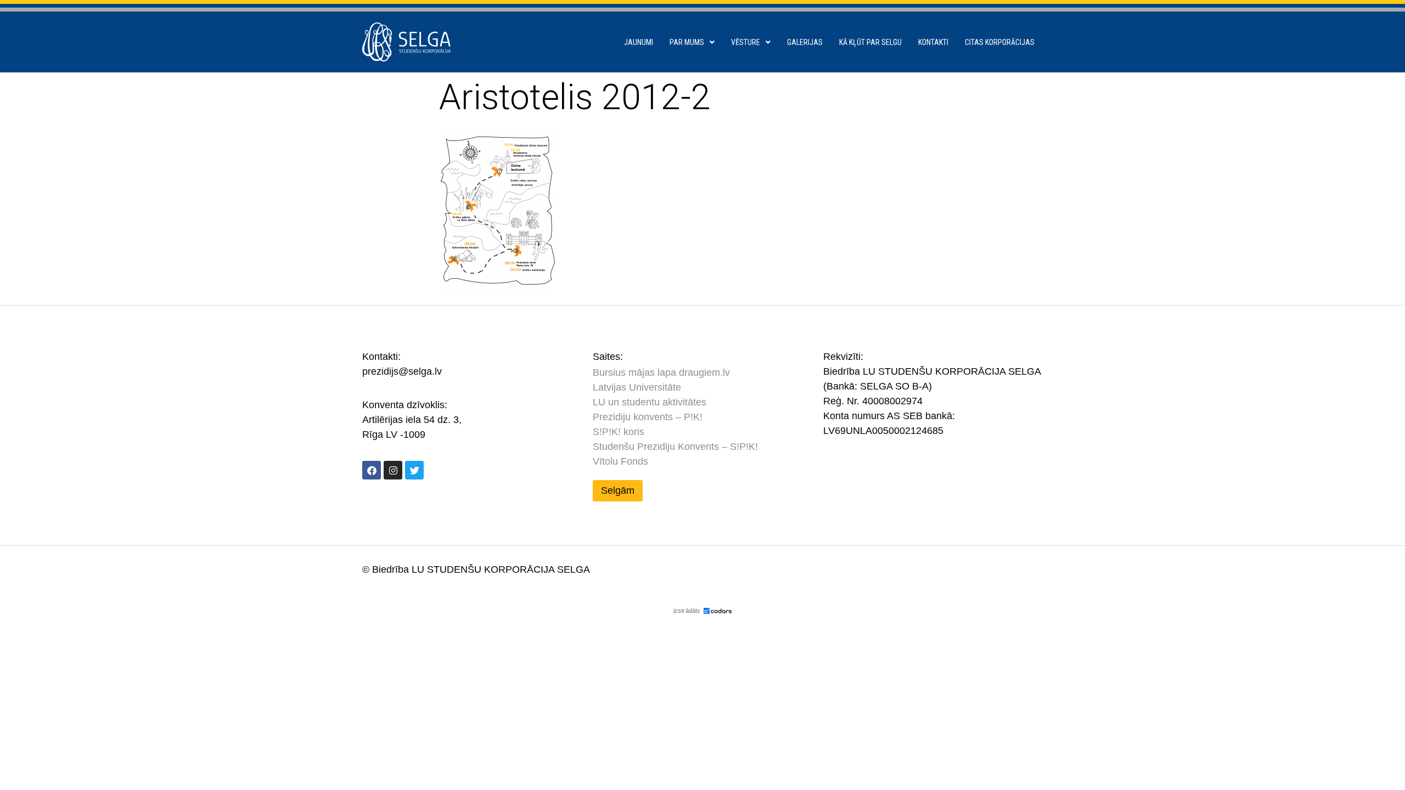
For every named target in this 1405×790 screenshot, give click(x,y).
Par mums (687, 42)
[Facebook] (371, 470)
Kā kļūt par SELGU (870, 42)
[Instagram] (393, 470)
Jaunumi (638, 42)
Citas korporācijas (1000, 42)
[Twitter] (414, 470)
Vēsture (745, 42)
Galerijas (805, 42)
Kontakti (933, 42)
